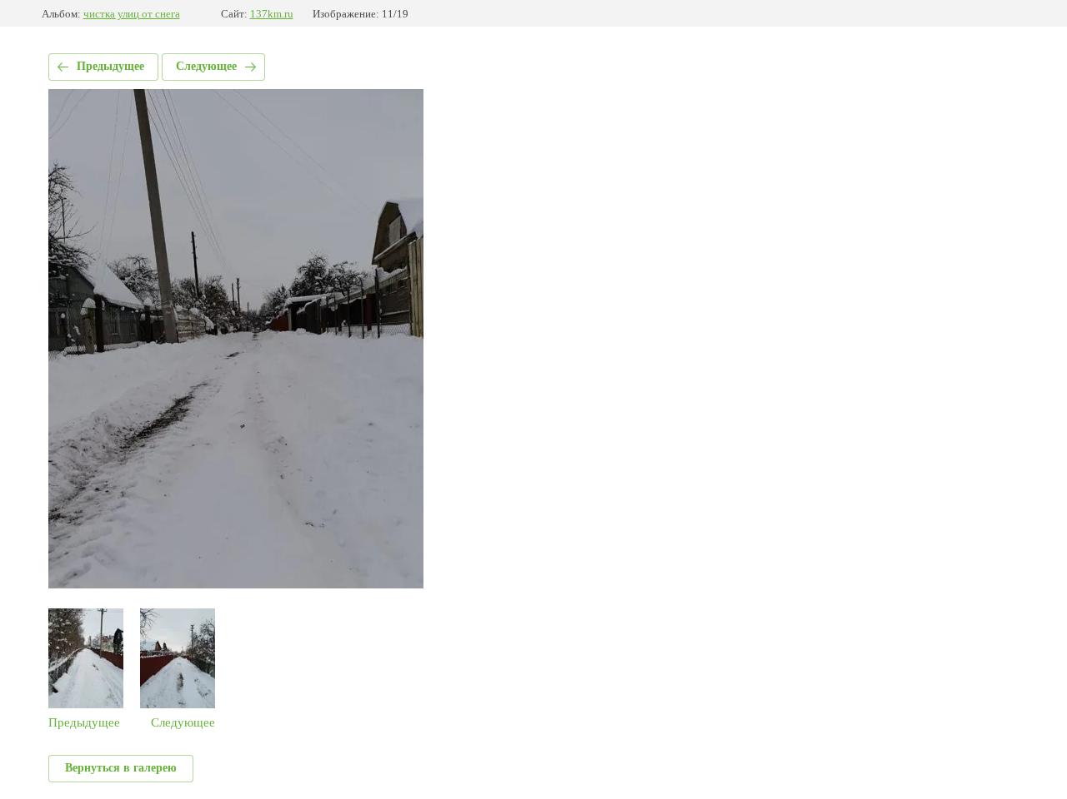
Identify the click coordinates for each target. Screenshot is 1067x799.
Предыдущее (110, 66)
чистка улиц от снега (131, 13)
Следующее (206, 66)
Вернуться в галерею (121, 768)
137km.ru (271, 13)
